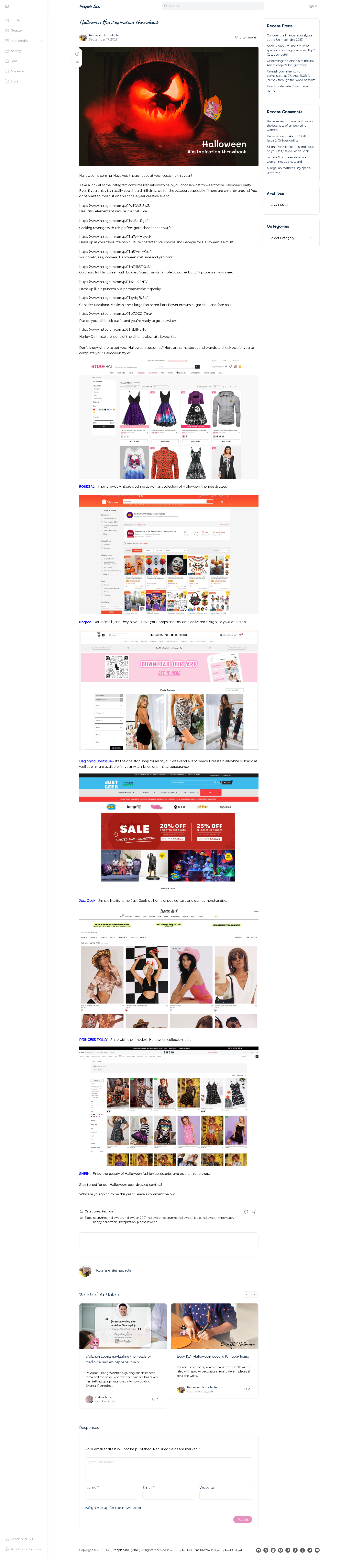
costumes (100, 1218)
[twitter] (309, 1550)
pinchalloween (147, 1222)
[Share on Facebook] (77, 54)
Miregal (272, 168)
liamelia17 (273, 157)
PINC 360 (205, 1550)
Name (92, 1487)
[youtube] (317, 1550)
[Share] (253, 1212)
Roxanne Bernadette (104, 35)
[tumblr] (302, 1550)
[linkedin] (273, 1550)
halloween (116, 1218)
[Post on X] (77, 61)
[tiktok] (295, 1550)
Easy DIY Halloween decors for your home (213, 1356)
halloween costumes (162, 1218)
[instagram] (265, 1550)
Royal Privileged (233, 1550)
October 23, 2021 (106, 1401)
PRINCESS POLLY (93, 1040)
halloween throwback (218, 1218)
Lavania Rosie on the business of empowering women (290, 126)
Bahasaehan (275, 121)
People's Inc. (89, 6)
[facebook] (258, 1550)
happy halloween (105, 1222)
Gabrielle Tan (104, 1397)
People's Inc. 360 (190, 1550)
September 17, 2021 (103, 39)
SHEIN (84, 1174)
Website (206, 1487)
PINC (135, 1550)
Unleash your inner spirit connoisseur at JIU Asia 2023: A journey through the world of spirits (291, 76)
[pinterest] (280, 1550)
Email (148, 1487)
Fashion (107, 1211)
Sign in (312, 6)
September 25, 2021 (200, 1391)
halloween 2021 (135, 1218)
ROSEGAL (86, 486)
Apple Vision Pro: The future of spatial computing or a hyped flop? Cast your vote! (291, 50)
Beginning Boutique (95, 761)
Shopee (85, 622)
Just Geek (87, 901)
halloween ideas (190, 1218)
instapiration (127, 1222)
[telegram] (287, 1550)
